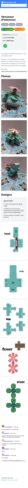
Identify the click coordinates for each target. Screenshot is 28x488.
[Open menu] (26, 2)
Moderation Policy (5, 480)
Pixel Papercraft (10, 2)
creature (12, 24)
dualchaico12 (13, 35)
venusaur (19, 24)
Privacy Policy (14, 480)
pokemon (5, 24)
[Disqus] (14, 443)
